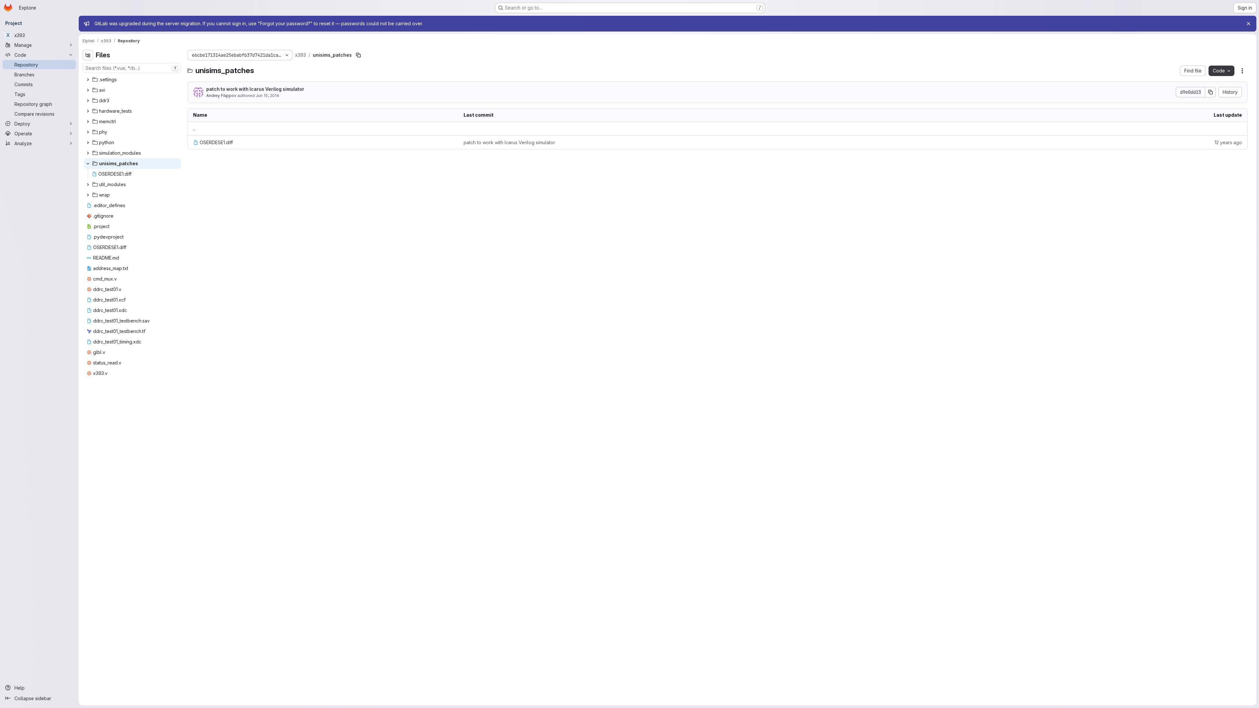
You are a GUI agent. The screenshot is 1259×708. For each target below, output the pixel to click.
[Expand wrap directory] (88, 195)
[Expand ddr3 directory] (88, 101)
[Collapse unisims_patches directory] (88, 163)
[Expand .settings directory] (88, 80)
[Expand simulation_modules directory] (88, 153)
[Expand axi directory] (88, 90)
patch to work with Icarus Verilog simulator (255, 89)
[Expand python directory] (88, 143)
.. (194, 128)
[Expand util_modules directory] (88, 184)
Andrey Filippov (221, 95)
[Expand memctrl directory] (88, 122)
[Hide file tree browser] (88, 55)
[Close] (1248, 24)
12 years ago (1228, 142)
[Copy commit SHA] (1210, 92)
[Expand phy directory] (88, 132)
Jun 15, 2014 (267, 95)
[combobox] (132, 68)
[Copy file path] (358, 55)
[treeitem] (132, 79)
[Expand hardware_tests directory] (88, 111)
